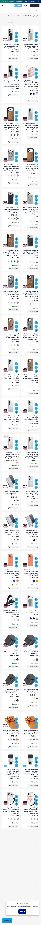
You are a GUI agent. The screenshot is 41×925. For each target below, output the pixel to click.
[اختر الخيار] (36, 73)
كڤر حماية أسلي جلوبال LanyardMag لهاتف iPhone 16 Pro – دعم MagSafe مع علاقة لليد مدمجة (31, 810)
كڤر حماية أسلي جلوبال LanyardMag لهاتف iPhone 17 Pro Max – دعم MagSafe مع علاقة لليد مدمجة (30, 851)
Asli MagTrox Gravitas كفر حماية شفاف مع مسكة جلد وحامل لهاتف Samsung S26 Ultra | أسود (11, 46)
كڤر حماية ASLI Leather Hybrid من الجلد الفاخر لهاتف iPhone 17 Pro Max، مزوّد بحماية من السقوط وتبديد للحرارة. (30, 168)
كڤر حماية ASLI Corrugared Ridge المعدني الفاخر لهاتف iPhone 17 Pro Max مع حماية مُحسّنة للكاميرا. (30, 252)
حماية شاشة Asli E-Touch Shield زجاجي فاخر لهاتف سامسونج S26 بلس (12, 532)
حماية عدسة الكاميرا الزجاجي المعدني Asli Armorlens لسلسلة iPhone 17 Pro (11, 731)
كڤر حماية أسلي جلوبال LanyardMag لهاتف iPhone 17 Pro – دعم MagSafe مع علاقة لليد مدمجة (11, 810)
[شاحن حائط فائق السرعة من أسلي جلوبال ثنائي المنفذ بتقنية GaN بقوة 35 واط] (30, 880)
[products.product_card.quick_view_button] (36, 33)
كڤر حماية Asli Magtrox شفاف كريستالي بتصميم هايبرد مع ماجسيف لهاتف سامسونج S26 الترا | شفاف (31, 455)
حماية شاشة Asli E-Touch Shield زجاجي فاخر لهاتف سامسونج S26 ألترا (31, 532)
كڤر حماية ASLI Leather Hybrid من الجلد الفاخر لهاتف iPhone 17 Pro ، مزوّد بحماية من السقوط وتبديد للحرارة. (11, 126)
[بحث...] (4, 10)
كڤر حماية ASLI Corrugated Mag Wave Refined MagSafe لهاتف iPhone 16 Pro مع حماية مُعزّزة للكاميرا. (11, 293)
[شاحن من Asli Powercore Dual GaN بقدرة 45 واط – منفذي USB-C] (30, 680)
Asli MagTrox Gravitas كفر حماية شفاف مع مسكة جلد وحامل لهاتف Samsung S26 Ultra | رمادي (31, 46)
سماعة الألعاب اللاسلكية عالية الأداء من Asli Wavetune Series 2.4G (11, 612)
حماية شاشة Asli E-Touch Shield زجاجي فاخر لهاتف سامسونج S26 (12, 493)
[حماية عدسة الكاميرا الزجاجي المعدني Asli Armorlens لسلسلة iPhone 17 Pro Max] (30, 721)
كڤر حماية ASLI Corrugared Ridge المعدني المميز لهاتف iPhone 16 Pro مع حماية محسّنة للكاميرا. (11, 336)
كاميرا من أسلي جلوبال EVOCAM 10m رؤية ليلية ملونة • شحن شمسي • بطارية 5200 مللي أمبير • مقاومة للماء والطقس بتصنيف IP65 (11, 893)
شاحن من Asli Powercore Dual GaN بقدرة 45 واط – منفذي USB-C (31, 691)
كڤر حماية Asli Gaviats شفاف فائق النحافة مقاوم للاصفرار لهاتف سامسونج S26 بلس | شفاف (30, 418)
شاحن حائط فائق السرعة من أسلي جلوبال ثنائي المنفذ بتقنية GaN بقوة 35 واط (30, 891)
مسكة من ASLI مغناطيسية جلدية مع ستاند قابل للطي (31, 611)
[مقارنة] (36, 40)
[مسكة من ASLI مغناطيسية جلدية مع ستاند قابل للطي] (30, 601)
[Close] (7, 903)
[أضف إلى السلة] (36, 36)
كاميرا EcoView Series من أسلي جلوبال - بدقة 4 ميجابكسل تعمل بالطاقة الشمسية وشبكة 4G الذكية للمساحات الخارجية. (12, 773)
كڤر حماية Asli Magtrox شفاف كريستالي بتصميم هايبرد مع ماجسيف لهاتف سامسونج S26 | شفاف (32, 493)
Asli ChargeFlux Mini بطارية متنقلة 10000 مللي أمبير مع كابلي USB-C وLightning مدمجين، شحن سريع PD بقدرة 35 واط (30, 84)
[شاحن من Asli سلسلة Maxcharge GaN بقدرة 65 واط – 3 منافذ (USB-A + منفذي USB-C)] (11, 680)
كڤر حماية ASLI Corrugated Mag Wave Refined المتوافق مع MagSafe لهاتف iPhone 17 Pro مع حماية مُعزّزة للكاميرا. (11, 167)
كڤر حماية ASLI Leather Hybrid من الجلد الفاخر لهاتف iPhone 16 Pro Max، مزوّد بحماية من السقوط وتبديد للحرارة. (30, 294)
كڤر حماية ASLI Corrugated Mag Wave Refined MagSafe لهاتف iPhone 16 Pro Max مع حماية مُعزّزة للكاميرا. (30, 336)
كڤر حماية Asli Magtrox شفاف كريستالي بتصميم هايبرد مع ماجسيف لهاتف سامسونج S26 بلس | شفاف (11, 455)
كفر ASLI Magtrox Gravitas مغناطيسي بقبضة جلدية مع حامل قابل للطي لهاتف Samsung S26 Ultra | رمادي (30, 126)
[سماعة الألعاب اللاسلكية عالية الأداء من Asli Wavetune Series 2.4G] (11, 601)
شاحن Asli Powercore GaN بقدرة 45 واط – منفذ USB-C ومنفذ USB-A (11, 651)
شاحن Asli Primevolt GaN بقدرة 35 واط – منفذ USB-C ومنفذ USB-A (31, 651)
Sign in (22, 911)
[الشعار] (20, 5)
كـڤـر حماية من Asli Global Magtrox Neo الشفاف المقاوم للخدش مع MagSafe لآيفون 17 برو (11, 572)
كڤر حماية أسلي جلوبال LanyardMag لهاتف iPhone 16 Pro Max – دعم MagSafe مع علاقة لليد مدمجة (11, 851)
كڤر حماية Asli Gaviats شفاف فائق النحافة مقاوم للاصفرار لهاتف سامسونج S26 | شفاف (11, 417)
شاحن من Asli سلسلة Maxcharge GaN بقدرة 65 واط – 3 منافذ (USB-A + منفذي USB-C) (11, 691)
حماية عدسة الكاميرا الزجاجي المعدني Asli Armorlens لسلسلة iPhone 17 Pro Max (30, 731)
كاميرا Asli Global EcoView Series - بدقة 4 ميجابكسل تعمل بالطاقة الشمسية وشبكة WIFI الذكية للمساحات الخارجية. (30, 773)
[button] (3, 5)
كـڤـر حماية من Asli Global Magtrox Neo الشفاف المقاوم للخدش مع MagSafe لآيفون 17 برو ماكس (30, 572)
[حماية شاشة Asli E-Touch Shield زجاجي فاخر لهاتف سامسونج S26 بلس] (11, 521)
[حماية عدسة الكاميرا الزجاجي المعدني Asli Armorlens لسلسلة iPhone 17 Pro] (11, 721)
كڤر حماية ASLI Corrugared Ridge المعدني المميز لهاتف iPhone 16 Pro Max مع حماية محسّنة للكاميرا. (30, 377)
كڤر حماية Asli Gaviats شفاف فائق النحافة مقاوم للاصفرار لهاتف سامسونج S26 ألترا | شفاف (11, 377)
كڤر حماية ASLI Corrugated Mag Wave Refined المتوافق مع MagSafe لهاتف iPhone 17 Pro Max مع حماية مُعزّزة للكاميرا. (30, 211)
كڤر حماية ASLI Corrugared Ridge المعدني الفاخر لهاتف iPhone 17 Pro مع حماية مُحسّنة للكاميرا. (11, 210)
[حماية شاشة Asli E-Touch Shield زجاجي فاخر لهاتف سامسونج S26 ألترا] (30, 521)
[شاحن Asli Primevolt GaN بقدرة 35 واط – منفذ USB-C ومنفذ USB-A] (30, 640)
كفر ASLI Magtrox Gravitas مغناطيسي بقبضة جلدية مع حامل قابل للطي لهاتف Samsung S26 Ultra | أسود (11, 83)
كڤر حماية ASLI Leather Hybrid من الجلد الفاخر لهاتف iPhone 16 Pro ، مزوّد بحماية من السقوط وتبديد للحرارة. (11, 252)
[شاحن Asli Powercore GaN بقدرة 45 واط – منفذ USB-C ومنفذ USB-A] (11, 640)
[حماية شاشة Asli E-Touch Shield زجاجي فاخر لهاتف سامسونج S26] (11, 482)
